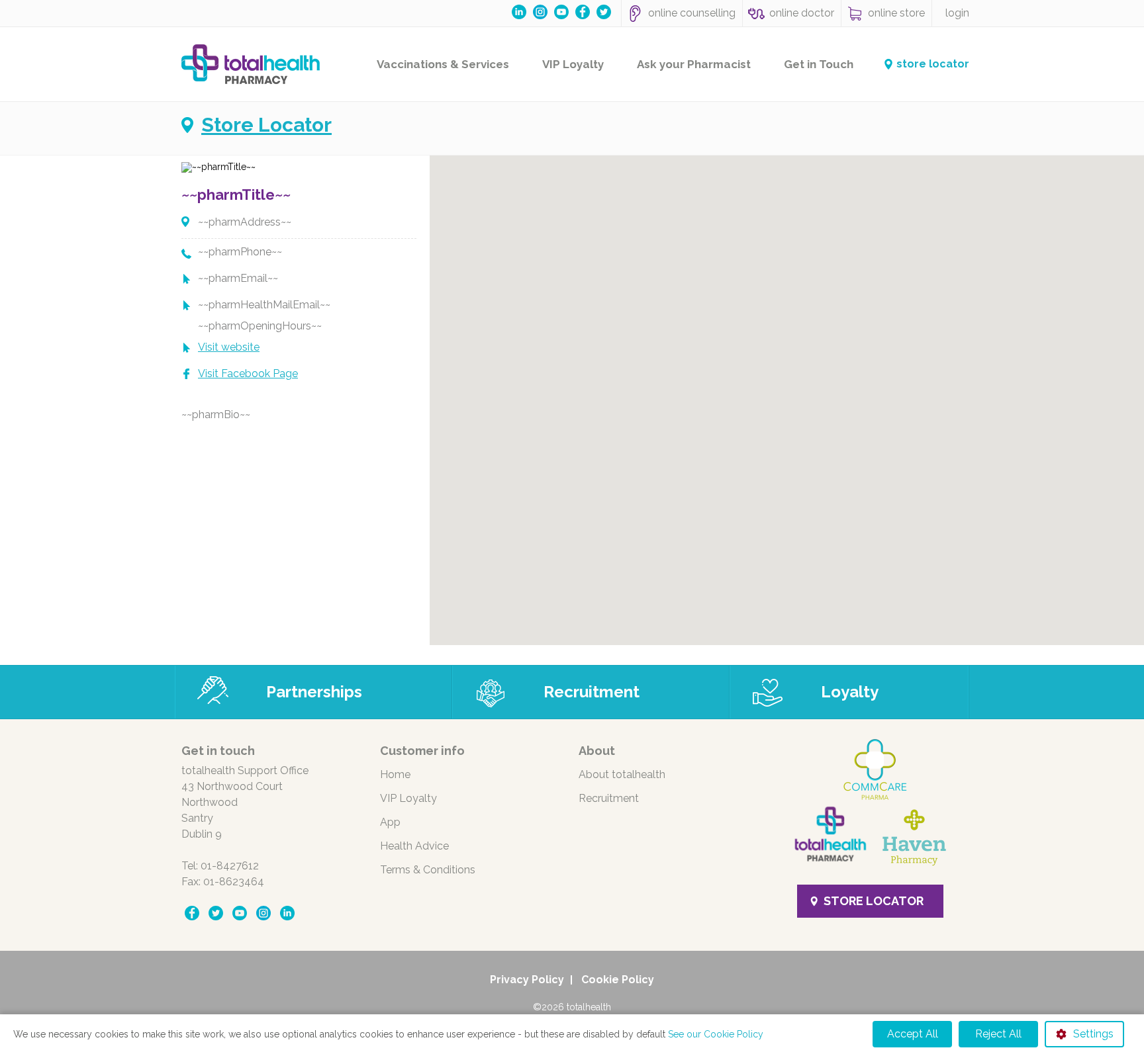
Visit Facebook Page (248, 373)
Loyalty (850, 691)
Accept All (912, 1034)
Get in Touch (818, 64)
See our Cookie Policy (715, 1034)
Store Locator (266, 125)
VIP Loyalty (573, 64)
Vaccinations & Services (443, 64)
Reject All (998, 1034)
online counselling (692, 13)
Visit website (229, 347)
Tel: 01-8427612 (220, 865)
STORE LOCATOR (874, 901)
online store (896, 13)
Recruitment (592, 691)
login (957, 13)
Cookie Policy (617, 979)
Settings (1093, 1034)
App (390, 822)
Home (395, 774)
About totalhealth (622, 774)
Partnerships (314, 691)
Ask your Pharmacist (694, 64)
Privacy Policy (527, 979)
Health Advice (414, 846)
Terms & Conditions (427, 869)
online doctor (801, 13)
